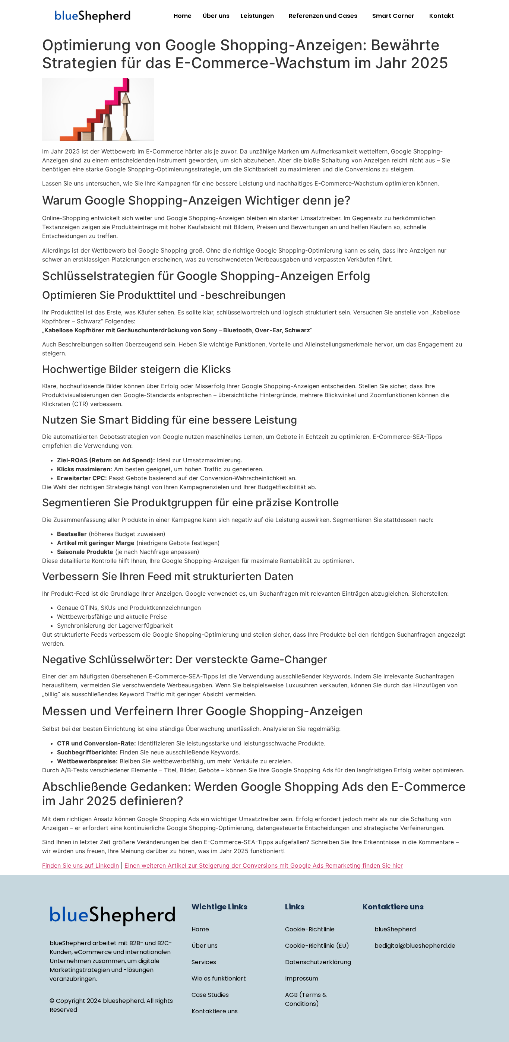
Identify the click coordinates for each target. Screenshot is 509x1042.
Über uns (216, 16)
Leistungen (257, 16)
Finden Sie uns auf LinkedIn (80, 865)
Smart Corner (393, 16)
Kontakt (441, 16)
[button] (259, 16)
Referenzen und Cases (323, 16)
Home (183, 16)
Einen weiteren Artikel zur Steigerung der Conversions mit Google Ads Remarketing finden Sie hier (263, 865)
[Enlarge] (457, 87)
